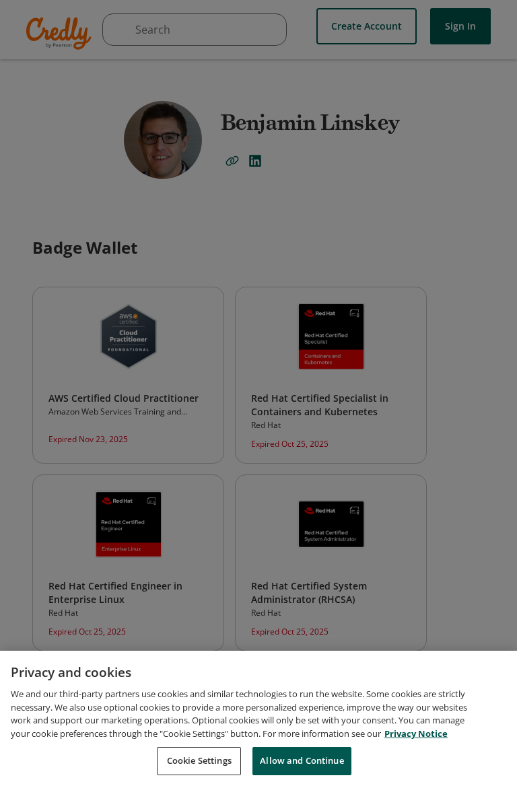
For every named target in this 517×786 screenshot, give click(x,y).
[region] (258, 718)
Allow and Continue (301, 760)
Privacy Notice (416, 733)
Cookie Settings (199, 760)
